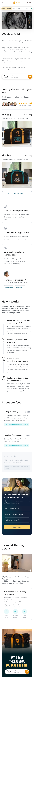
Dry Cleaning (17, 8)
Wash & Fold (6, 8)
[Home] (17, 2)
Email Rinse (19, 287)
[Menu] (3, 2)
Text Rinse (8, 287)
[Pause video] (30, 27)
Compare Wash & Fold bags (17, 194)
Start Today (17, 527)
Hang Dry (27, 8)
